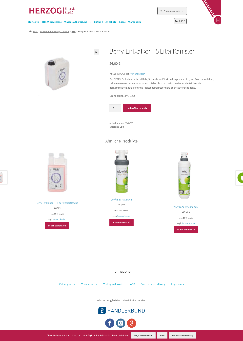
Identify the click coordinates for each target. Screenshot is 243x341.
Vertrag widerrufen (113, 284)
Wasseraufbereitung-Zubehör (54, 31)
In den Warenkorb (137, 108)
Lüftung (98, 21)
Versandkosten (137, 73)
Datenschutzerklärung (153, 284)
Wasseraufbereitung (75, 21)
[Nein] (239, 335)
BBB (74, 31)
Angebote (110, 21)
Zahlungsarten (67, 284)
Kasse (122, 21)
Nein (162, 335)
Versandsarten (89, 284)
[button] (96, 52)
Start (35, 31)
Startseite (33, 21)
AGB (132, 284)
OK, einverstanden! (143, 335)
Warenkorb (134, 21)
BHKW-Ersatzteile (51, 21)
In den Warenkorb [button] (57, 225)
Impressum (177, 284)
